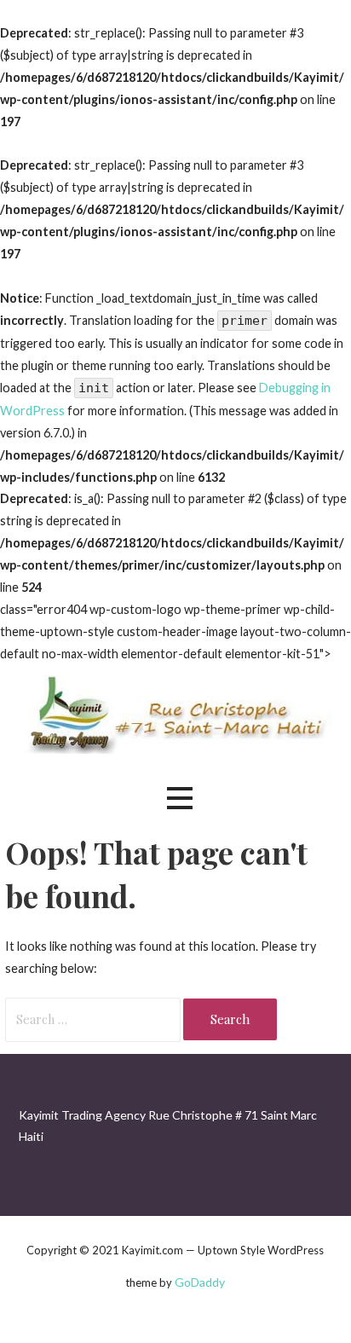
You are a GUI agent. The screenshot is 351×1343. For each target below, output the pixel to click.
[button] (179, 798)
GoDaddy (200, 1282)
